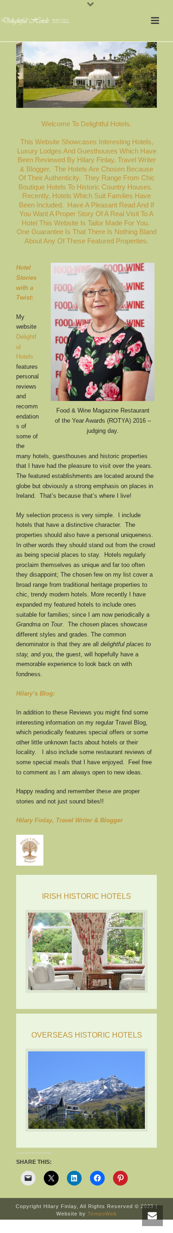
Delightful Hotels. (106, 124)
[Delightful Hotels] (37, 20)
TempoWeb (102, 1213)
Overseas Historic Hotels (86, 1035)
